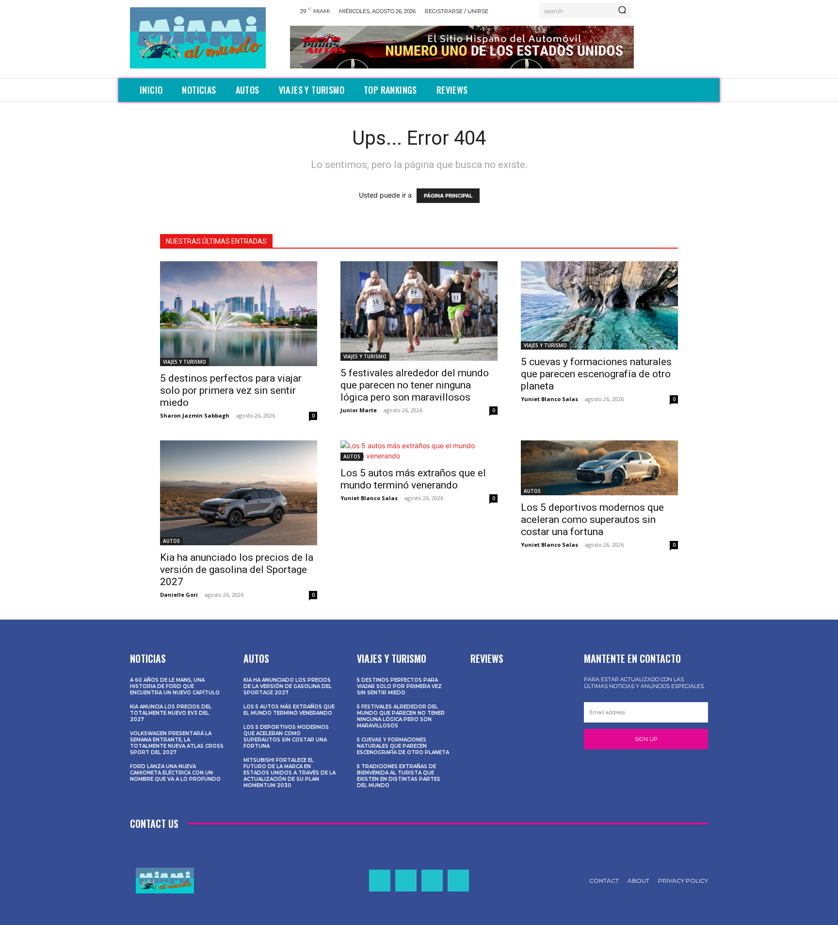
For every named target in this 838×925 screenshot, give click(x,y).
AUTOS (171, 541)
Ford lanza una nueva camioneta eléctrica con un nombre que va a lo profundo (175, 772)
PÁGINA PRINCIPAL (448, 195)
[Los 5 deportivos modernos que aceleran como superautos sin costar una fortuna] (599, 467)
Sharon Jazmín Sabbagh (194, 415)
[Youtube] (458, 880)
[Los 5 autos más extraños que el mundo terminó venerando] (419, 450)
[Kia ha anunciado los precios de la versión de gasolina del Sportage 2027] (238, 492)
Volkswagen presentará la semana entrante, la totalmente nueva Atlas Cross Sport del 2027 (177, 743)
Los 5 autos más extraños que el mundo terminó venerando (413, 479)
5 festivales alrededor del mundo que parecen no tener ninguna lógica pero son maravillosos (414, 385)
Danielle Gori (179, 594)
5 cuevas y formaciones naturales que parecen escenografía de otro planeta (596, 374)
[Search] (622, 10)
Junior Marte (358, 410)
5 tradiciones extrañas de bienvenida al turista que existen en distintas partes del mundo (398, 776)
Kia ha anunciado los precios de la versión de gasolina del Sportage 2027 (236, 570)
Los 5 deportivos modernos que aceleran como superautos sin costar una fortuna (592, 520)
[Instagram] (406, 880)
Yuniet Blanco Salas (549, 399)
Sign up (646, 739)
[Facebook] (379, 880)
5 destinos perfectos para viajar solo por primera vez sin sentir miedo (231, 390)
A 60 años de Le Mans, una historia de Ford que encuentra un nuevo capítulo (175, 686)
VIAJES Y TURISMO (184, 361)
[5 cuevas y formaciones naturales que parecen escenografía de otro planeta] (599, 305)
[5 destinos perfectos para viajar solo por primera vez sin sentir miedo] (238, 313)
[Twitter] (432, 880)
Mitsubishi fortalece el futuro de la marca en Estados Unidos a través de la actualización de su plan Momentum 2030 (289, 773)
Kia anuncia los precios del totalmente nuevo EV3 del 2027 (170, 713)
